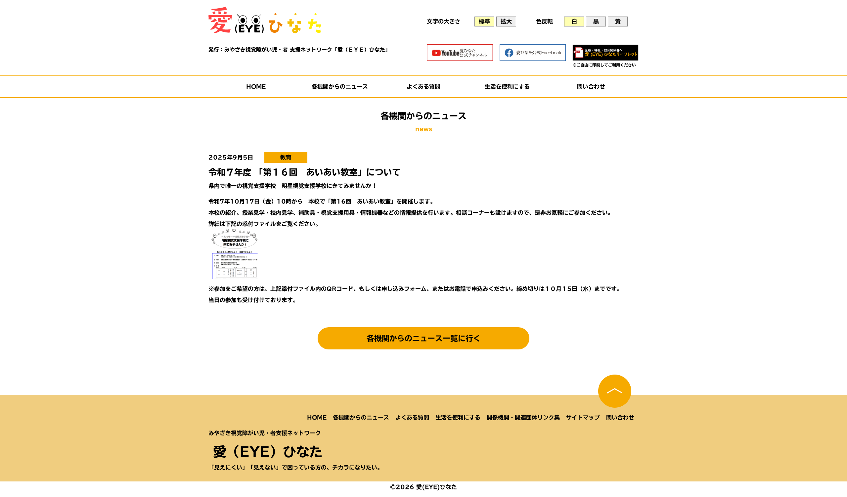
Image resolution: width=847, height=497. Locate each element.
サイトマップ (583, 417)
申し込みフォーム (403, 289)
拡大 (506, 21)
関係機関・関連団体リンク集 (523, 417)
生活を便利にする (507, 86)
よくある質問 (423, 86)
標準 (484, 21)
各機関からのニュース (340, 86)
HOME (256, 86)
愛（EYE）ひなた (268, 451)
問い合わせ (591, 86)
